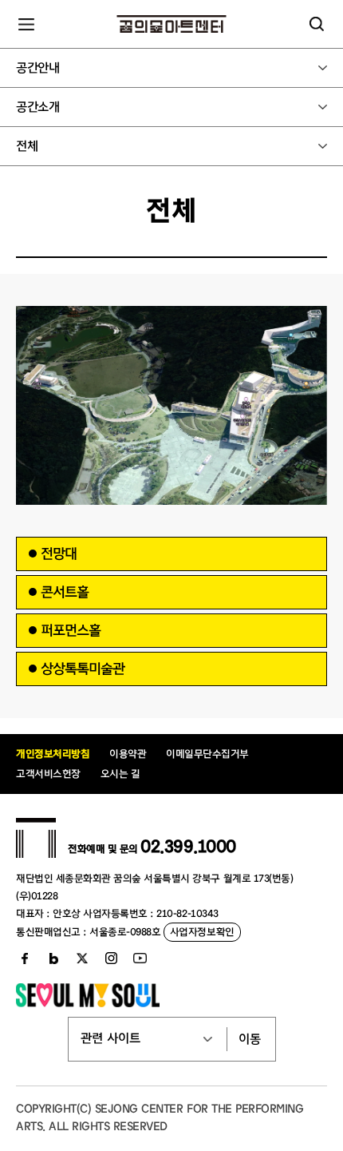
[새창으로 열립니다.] (88, 1003)
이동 (250, 1039)
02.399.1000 (188, 846)
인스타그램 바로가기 (111, 958)
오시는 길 (120, 774)
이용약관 (127, 754)
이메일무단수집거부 (207, 754)
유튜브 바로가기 (139, 958)
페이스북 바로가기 (25, 958)
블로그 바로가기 (53, 958)
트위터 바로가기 (82, 958)
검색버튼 (316, 24)
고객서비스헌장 (48, 774)
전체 (26, 146)
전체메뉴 (26, 24)
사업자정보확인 (202, 932)
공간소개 (37, 107)
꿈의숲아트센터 (172, 24)
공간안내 (37, 68)
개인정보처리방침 (52, 754)
